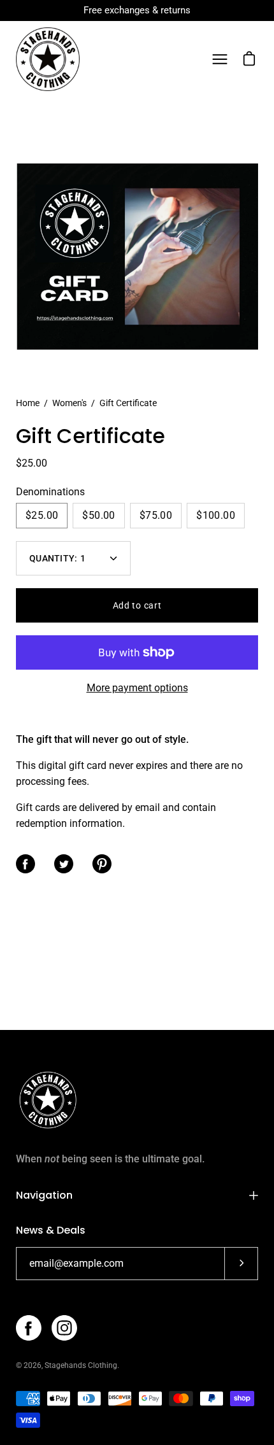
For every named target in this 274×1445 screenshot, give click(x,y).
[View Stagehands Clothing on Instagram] (64, 1328)
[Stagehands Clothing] (48, 59)
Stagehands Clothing (81, 1365)
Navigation (44, 1195)
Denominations (50, 492)
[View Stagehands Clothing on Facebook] (28, 1328)
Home (28, 403)
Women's (69, 403)
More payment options (137, 688)
